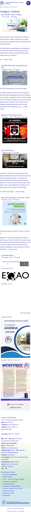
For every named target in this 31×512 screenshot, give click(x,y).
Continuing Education (8, 484)
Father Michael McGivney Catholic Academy (14, 3)
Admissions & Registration (10, 474)
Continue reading (7, 59)
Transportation (6, 495)
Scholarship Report (7, 255)
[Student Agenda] (15, 338)
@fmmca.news (15, 407)
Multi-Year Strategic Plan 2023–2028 (12, 488)
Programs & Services (8, 493)
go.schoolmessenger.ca (12, 448)
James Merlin (4, 459)
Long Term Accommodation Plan (11, 486)
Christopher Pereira (23, 457)
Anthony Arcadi (14, 461)
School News (24, 117)
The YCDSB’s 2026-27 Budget (11, 14)
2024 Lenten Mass (7, 150)
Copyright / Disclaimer (12, 511)
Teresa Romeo (11, 455)
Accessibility (21, 511)
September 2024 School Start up (11, 115)
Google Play (21, 450)
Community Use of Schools (10, 481)
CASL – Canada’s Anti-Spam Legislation (13, 479)
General (15, 16)
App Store (12, 450)
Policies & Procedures (8, 490)
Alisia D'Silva (13, 457)
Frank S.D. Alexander (12, 464)
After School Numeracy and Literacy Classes (15, 197)
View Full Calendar (25, 313)
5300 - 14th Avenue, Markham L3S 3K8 (11, 420)
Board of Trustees (7, 477)
